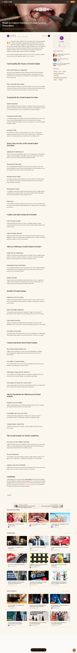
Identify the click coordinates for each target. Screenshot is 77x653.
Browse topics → (67, 533)
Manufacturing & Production (59, 73)
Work (60, 71)
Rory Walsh (12, 35)
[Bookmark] (41, 650)
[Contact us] (74, 650)
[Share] (44, 650)
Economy (55, 71)
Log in (68, 1)
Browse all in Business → (66, 591)
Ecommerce (56, 75)
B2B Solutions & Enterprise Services (60, 77)
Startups (55, 79)
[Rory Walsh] (8, 36)
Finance (64, 71)
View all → (68, 510)
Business (9, 495)
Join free (72, 1)
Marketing (60, 79)
